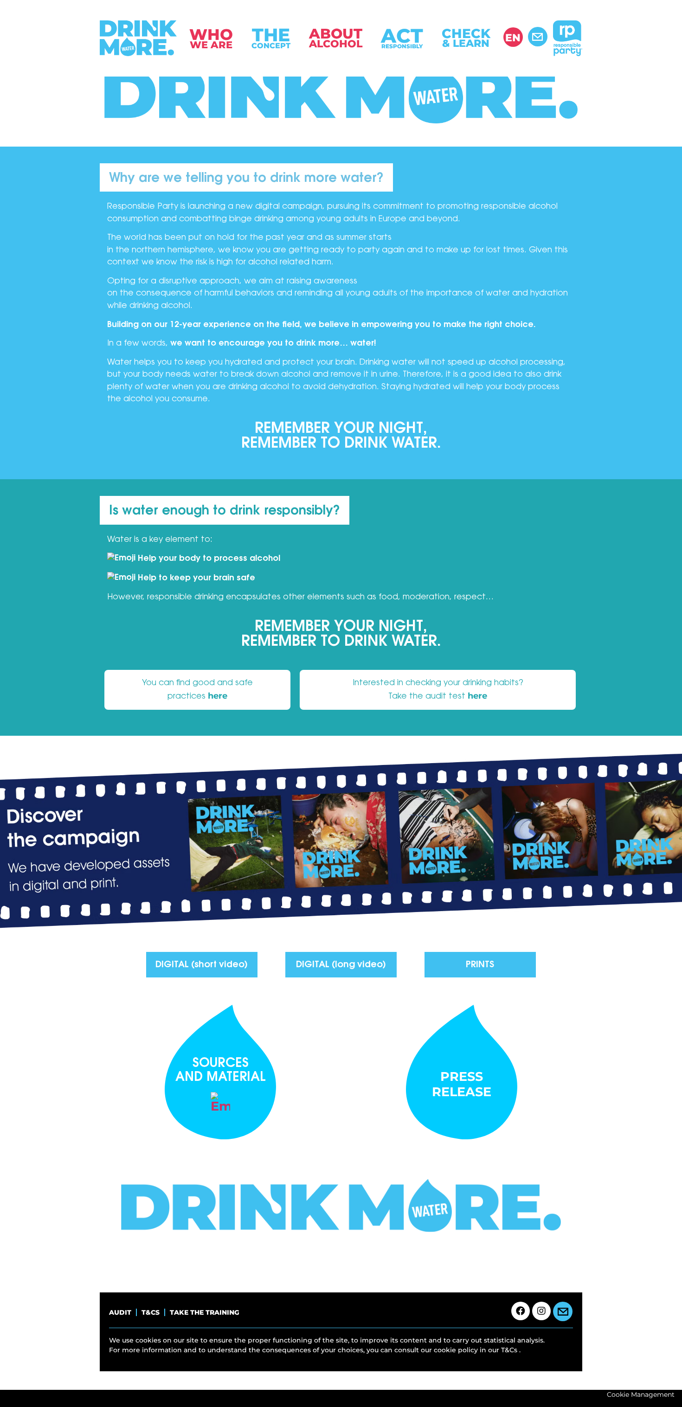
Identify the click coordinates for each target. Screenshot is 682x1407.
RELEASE (461, 1091)
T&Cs (151, 1312)
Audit (120, 1312)
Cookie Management (641, 1394)
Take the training (204, 1312)
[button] (663, 1388)
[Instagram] (541, 1311)
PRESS (461, 1076)
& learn (466, 38)
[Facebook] (520, 1311)
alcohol (335, 37)
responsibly (402, 37)
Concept (270, 37)
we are (211, 38)
